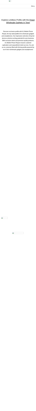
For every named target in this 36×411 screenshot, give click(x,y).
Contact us (4, 400)
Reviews (4, 387)
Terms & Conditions (7, 397)
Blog (2, 383)
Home (2, 17)
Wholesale (4, 390)
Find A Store (5, 393)
